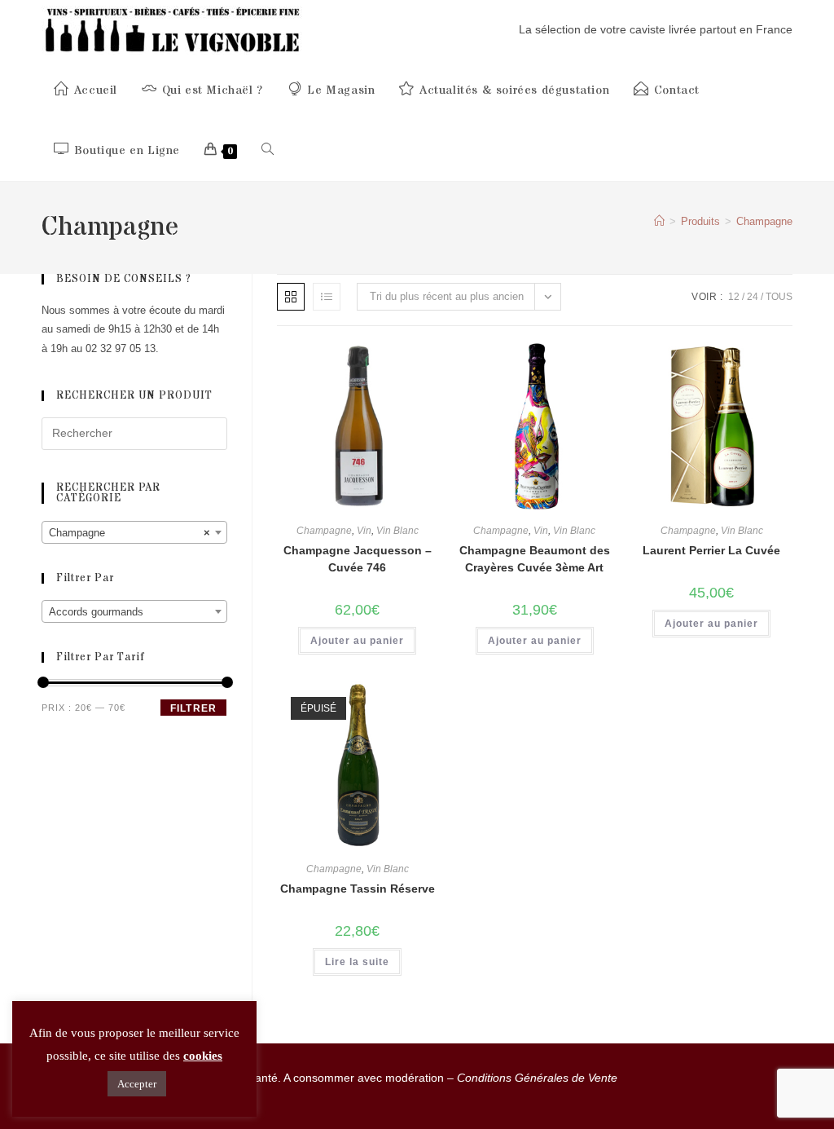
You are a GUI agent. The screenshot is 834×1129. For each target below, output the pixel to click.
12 (734, 296)
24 (752, 296)
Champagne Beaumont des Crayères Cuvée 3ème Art (534, 559)
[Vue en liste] (326, 297)
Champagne (764, 221)
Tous (779, 296)
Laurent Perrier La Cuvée (711, 550)
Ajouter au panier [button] (357, 640)
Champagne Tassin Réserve (357, 888)
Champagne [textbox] (129, 533)
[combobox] (134, 532)
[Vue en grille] (291, 297)
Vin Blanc (397, 530)
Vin (364, 530)
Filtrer (193, 708)
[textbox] (134, 612)
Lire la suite (357, 962)
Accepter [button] (136, 1084)
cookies (202, 1055)
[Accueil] (659, 221)
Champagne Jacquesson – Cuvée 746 (357, 559)
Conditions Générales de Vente (537, 1077)
